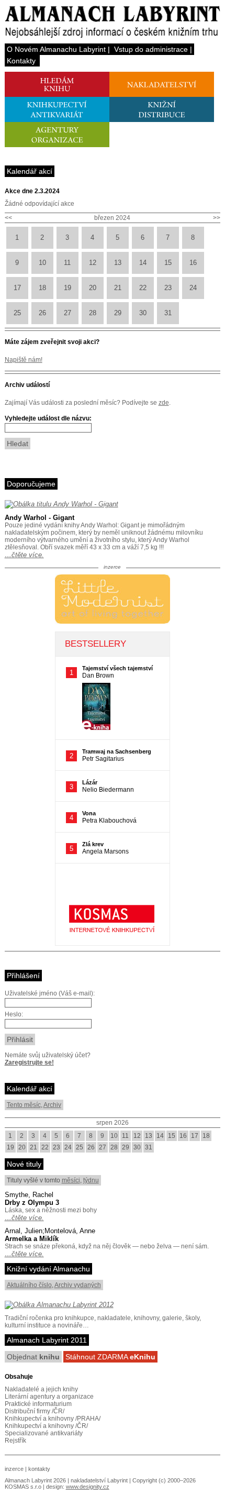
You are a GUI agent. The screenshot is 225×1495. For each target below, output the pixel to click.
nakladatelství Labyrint (99, 1480)
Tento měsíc (24, 1105)
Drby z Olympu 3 (32, 1202)
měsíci (71, 1180)
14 (143, 263)
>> (216, 218)
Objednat (33, 1357)
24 (193, 288)
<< (8, 218)
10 (42, 263)
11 (67, 263)
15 (168, 263)
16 (193, 263)
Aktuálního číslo (29, 1285)
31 (168, 313)
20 (92, 288)
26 (42, 313)
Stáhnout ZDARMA (110, 1357)
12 (92, 263)
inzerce (14, 1469)
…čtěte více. (24, 555)
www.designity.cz (87, 1486)
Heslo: (14, 1014)
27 (67, 313)
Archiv (52, 1105)
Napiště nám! (23, 359)
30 (143, 313)
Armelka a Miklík (32, 1239)
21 (117, 288)
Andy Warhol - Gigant (39, 518)
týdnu (91, 1180)
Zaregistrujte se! (29, 1062)
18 (42, 288)
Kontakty (21, 61)
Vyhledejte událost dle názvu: (48, 418)
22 (143, 288)
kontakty (39, 1469)
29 (117, 313)
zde (164, 402)
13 (117, 263)
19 (67, 288)
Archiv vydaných (77, 1285)
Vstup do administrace (151, 49)
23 (168, 288)
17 (17, 288)
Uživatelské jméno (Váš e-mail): (50, 993)
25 (17, 313)
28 (92, 313)
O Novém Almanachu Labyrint (56, 49)
